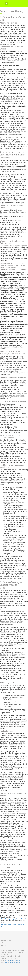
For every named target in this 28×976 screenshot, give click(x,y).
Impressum (6, 943)
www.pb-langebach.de (12, 962)
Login (4, 945)
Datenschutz (6, 940)
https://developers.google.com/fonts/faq (13, 919)
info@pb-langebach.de (12, 960)
